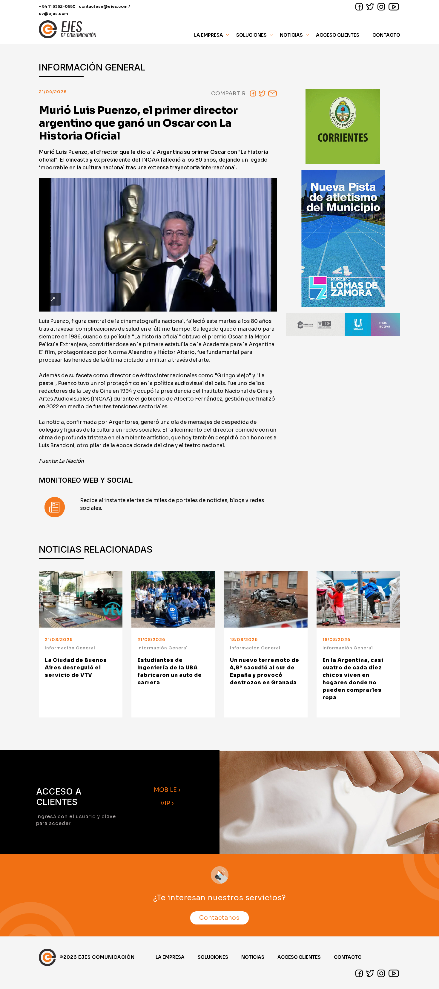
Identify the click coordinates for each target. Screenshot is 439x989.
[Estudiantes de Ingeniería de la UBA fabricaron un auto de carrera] (173, 599)
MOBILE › (167, 790)
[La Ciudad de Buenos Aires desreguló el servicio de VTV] (80, 599)
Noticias (291, 35)
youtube (394, 6)
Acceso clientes (299, 957)
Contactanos (219, 917)
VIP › (167, 803)
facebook (359, 6)
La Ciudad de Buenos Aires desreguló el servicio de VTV (76, 667)
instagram (381, 6)
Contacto (386, 35)
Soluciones (213, 957)
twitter (370, 6)
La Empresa (170, 957)
